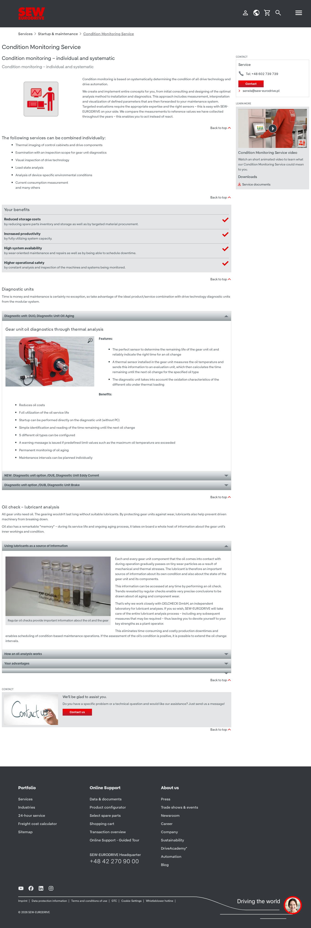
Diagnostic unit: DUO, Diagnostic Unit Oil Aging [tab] (39, 316)
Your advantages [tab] (16, 663)
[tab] (116, 670)
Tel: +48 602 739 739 (262, 74)
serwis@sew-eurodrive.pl (261, 90)
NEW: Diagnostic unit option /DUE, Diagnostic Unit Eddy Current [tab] (51, 475)
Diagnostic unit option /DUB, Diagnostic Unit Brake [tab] (42, 485)
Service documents (256, 184)
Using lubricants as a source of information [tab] (36, 546)
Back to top (218, 128)
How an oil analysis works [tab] (23, 654)
